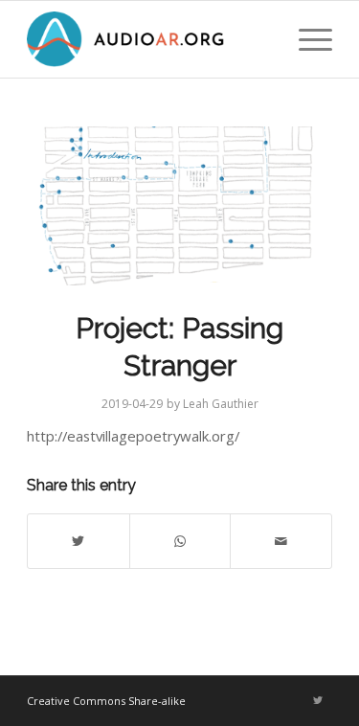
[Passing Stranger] (179, 205)
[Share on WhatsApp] (180, 541)
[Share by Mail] (281, 541)
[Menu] (306, 39)
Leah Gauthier (220, 404)
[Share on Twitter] (78, 541)
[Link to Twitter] (317, 700)
